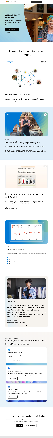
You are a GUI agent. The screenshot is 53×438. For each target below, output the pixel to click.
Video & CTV (35, 62)
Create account (12, 378)
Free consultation (30, 425)
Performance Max (9, 61)
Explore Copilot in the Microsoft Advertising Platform (13, 207)
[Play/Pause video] (45, 114)
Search (18, 62)
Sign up (20, 425)
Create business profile (14, 360)
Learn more (36, 430)
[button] (23, 325)
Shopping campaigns (43, 61)
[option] (26, 301)
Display (26, 62)
